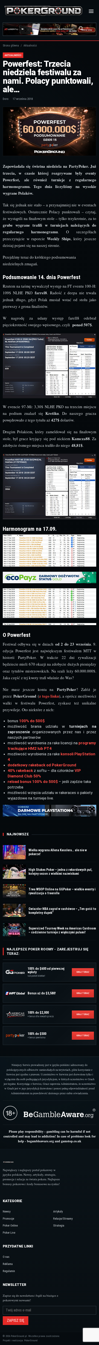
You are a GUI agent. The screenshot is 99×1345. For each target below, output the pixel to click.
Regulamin (9, 1271)
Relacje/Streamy (63, 1218)
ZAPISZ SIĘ (15, 1320)
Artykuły (58, 1211)
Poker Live (9, 1232)
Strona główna (11, 45)
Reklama (8, 1264)
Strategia (58, 1225)
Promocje (8, 1218)
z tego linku (49, 696)
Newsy (6, 1211)
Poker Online (10, 1225)
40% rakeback (20, 770)
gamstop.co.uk (71, 1141)
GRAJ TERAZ (82, 972)
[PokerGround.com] (43, 11)
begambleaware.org (40, 1141)
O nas (6, 1256)
